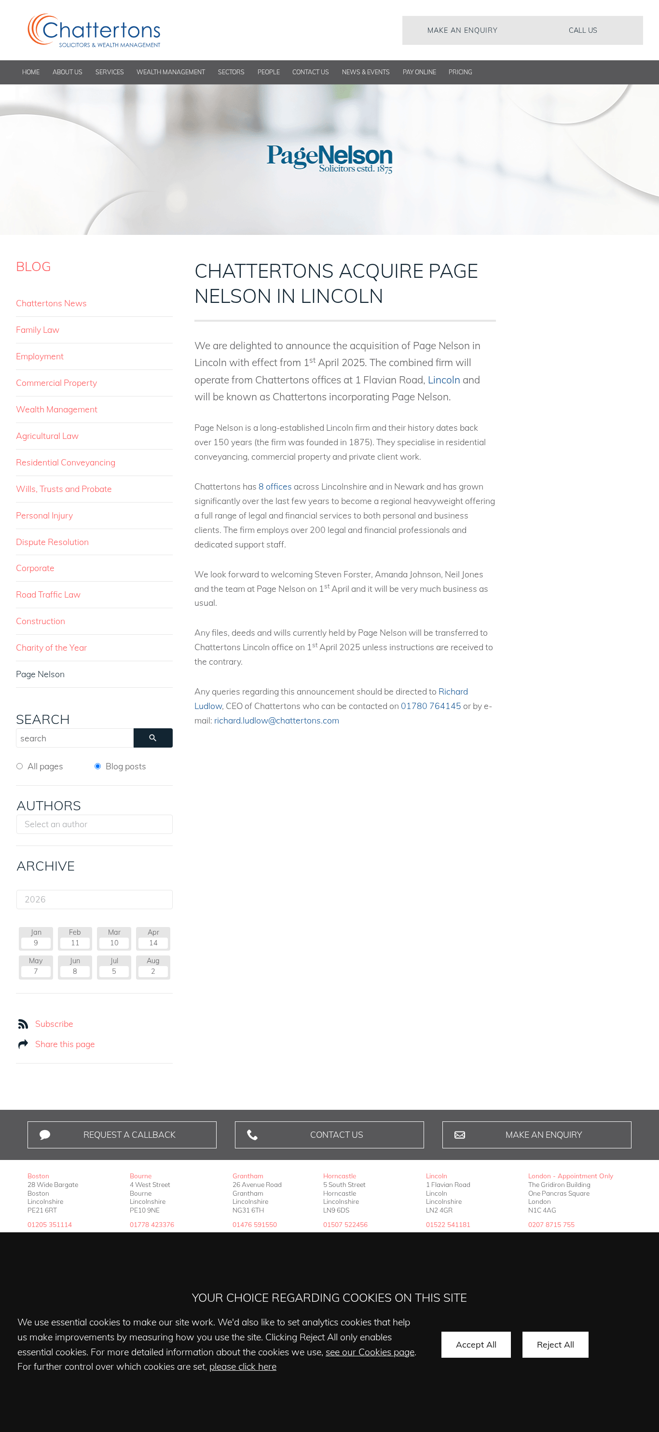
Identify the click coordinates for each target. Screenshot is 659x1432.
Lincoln (445, 379)
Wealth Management (171, 72)
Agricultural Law (47, 435)
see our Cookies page (370, 1352)
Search (43, 719)
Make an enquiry (462, 30)
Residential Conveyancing (65, 462)
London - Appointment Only (570, 1176)
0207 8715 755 (551, 1224)
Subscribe (54, 1023)
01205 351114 (49, 1224)
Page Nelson (40, 673)
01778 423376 (152, 1224)
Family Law (37, 329)
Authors (48, 805)
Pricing (460, 72)
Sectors (231, 72)
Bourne (140, 1176)
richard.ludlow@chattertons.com (276, 720)
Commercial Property (56, 382)
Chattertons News (51, 303)
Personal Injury (44, 515)
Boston (38, 1176)
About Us (67, 72)
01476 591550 (255, 1224)
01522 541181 (448, 1224)
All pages (45, 766)
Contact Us (310, 72)
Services (110, 72)
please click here (242, 1366)
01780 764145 (431, 705)
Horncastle (339, 1176)
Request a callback (129, 1134)
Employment (40, 356)
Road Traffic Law (48, 594)
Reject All (555, 1344)
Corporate (35, 567)
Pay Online (419, 72)
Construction (40, 620)
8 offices (275, 486)
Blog (33, 266)
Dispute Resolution (52, 541)
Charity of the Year (51, 647)
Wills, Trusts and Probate (64, 488)
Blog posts (126, 766)
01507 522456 (345, 1224)
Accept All (476, 1344)
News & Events (366, 72)
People (269, 72)
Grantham (248, 1176)
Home (31, 72)
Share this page (65, 1043)
